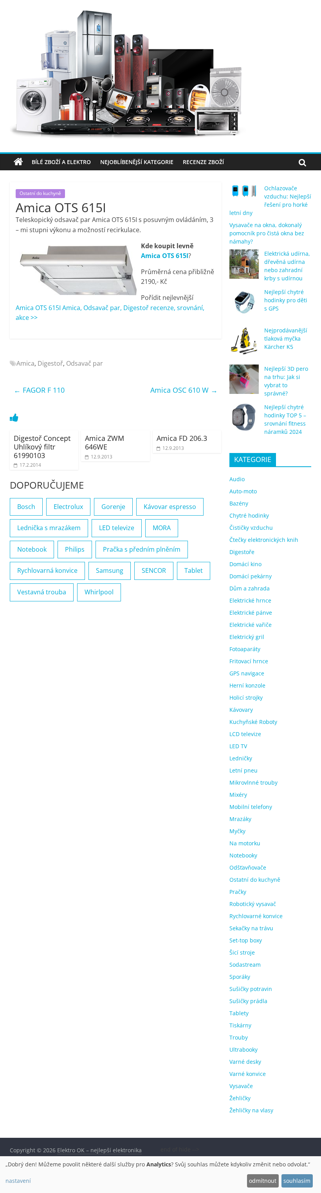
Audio (237, 479)
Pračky (237, 891)
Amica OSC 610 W (184, 390)
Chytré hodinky (249, 515)
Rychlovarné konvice (256, 916)
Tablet (193, 570)
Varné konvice (247, 1073)
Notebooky (243, 855)
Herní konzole (247, 685)
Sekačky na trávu (251, 928)
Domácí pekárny (250, 576)
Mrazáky (240, 819)
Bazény (238, 503)
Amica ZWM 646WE (104, 442)
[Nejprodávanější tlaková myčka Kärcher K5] (244, 344)
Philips (75, 549)
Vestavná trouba (41, 592)
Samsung (109, 570)
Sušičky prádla (248, 1001)
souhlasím (296, 1180)
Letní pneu (243, 770)
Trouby (238, 1037)
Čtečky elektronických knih (263, 539)
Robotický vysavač (252, 904)
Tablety (239, 1013)
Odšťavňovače (247, 867)
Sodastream (245, 964)
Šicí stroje (242, 952)
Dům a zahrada (249, 588)
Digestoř (50, 363)
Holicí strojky (246, 697)
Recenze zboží (203, 162)
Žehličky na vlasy (251, 1110)
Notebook (32, 549)
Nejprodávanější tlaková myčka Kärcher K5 (285, 338)
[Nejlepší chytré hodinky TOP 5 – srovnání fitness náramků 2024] (244, 421)
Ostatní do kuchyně (40, 193)
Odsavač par (84, 363)
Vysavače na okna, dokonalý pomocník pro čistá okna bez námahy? (266, 233)
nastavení (18, 1180)
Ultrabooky (243, 1049)
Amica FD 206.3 (182, 438)
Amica (25, 363)
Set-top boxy (245, 940)
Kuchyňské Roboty (253, 722)
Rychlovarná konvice (47, 570)
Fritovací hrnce (248, 661)
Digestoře (241, 552)
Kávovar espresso (170, 506)
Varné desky (245, 1061)
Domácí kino (245, 564)
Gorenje (113, 506)
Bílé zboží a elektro (61, 162)
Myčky (237, 831)
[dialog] (160, 1174)
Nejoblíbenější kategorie (136, 162)
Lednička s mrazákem (49, 527)
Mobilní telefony (250, 806)
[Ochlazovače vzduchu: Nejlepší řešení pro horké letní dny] (244, 194)
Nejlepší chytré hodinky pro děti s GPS (285, 300)
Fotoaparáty (244, 649)
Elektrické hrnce (250, 600)
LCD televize (245, 734)
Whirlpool (99, 592)
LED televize (116, 527)
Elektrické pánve (250, 612)
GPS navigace (246, 673)
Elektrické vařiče (250, 624)
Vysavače (241, 1086)
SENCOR (154, 570)
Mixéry (238, 794)
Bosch (26, 506)
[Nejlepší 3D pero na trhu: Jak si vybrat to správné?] (244, 383)
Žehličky (240, 1098)
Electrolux (68, 506)
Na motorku (244, 843)
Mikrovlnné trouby (253, 782)
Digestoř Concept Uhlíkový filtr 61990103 (42, 446)
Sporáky (239, 976)
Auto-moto (243, 491)
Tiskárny (240, 1025)
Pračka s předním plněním (141, 549)
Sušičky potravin (250, 989)
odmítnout (262, 1180)
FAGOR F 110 (39, 390)
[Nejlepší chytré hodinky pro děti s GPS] (244, 306)
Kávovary (241, 709)
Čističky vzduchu (251, 527)
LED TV (238, 746)
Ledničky (240, 758)
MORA (162, 527)
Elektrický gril (246, 637)
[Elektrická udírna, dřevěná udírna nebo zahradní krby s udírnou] (244, 267)
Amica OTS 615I (164, 255)
